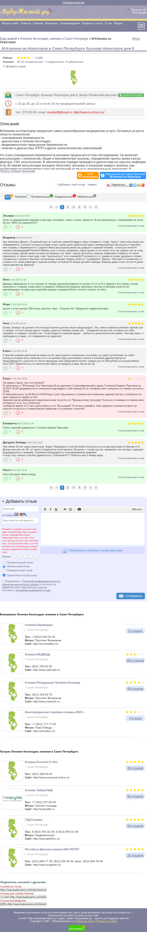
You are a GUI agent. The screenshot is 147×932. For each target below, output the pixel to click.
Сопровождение (70, 23)
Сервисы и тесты (92, 23)
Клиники (38, 23)
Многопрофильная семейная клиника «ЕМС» (54, 712)
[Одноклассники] (139, 185)
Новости (26, 23)
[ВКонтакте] (131, 185)
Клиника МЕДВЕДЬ (38, 654)
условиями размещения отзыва (33, 590)
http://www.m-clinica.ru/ (89, 112)
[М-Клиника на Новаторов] (73, 83)
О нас (108, 23)
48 (18, 61)
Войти (10, 515)
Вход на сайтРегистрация (139, 11)
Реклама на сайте (106, 921)
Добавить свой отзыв (72, 184)
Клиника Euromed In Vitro (41, 762)
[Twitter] (135, 185)
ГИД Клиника (33, 819)
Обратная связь (85, 921)
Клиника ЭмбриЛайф (39, 790)
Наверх (92, 184)
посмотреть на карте (132, 95)
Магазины (51, 23)
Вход (136, 38)
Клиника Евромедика (39, 624)
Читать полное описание (17, 171)
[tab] (8, 197)
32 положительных (32, 61)
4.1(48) (38, 57)
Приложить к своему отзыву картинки (95, 550)
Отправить (133, 596)
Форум (118, 23)
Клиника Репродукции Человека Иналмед (52, 682)
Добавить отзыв (15, 66)
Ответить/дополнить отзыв (131, 226)
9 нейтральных (74, 61)
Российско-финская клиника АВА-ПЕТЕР (52, 849)
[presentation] (8, 197)
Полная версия (73, 2)
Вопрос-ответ (10, 23)
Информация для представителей (125, 175)
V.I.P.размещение (90, 175)
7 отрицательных (54, 61)
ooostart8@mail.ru (59, 112)
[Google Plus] (143, 185)
